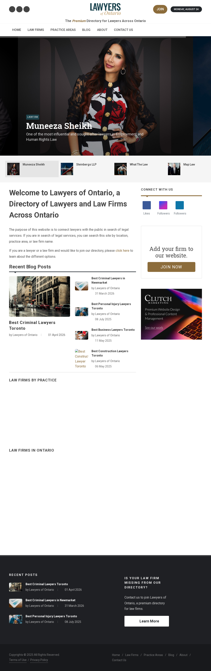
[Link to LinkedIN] (19, 9)
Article (17, 312)
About (183, 655)
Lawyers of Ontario (41, 589)
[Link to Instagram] (12, 9)
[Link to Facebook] (26, 9)
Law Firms (131, 655)
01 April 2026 (73, 589)
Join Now (171, 266)
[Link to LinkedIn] (180, 205)
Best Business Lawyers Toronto (113, 329)
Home (116, 655)
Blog (171, 655)
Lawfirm (32, 117)
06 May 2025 (103, 366)
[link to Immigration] (39, 412)
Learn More (149, 621)
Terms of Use (18, 660)
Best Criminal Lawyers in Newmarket (50, 600)
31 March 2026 (104, 293)
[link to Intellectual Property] (105, 412)
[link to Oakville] (155, 497)
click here (122, 251)
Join (160, 9)
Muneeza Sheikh (59, 126)
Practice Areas (153, 655)
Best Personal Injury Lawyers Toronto (51, 616)
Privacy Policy (39, 660)
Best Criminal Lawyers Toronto (47, 584)
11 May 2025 (103, 340)
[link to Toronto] (56, 497)
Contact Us (119, 660)
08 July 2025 (103, 319)
